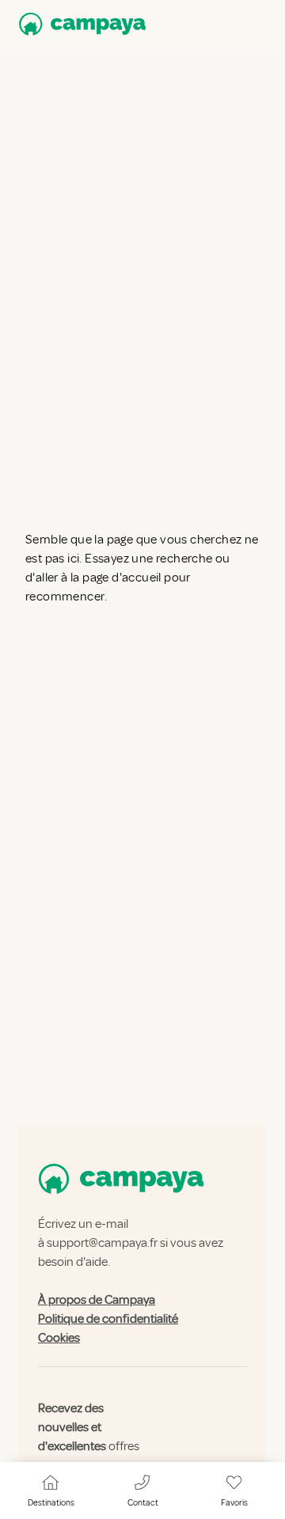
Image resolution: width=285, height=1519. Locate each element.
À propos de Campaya (96, 1300)
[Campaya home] (79, 24)
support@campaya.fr (102, 1243)
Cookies (59, 1338)
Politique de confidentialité (108, 1319)
